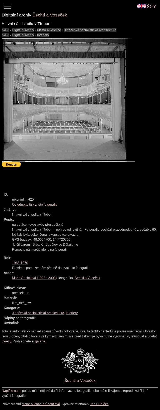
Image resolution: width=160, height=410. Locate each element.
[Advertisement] (77, 178)
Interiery (43, 35)
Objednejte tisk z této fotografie (35, 204)
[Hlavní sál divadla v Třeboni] (68, 100)
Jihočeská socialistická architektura (90, 30)
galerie (40, 341)
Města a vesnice (49, 30)
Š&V (5, 30)
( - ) (34, 278)
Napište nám (11, 390)
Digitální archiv (23, 30)
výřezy (6, 341)
